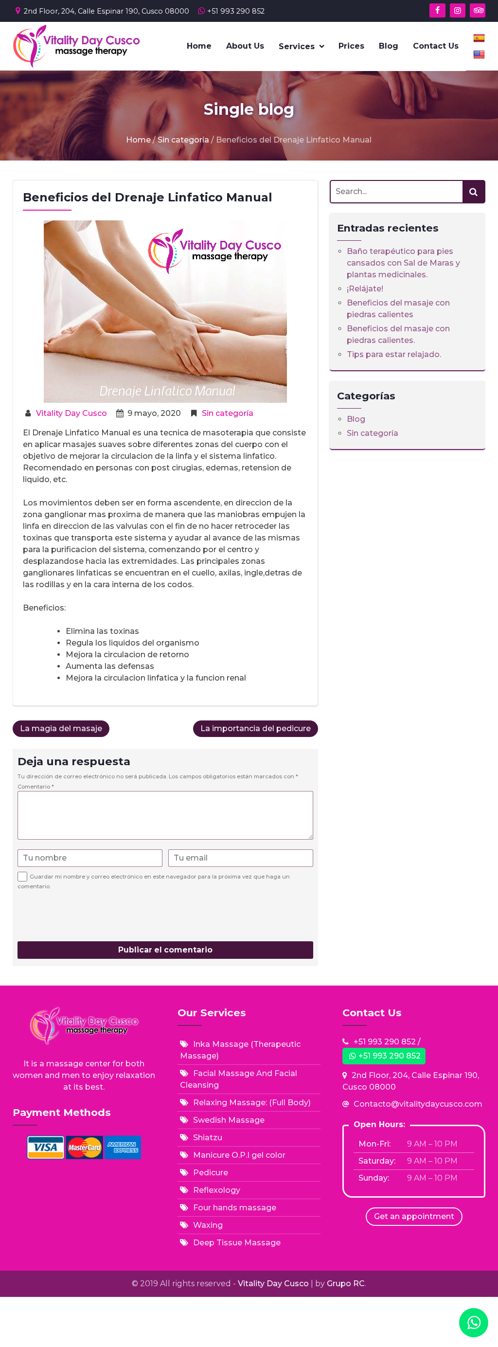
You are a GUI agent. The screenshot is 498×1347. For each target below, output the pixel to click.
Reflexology (216, 1190)
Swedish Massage (229, 1120)
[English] (479, 54)
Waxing (208, 1225)
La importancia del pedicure (255, 728)
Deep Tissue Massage (237, 1242)
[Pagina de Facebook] (437, 10)
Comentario (36, 786)
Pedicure (210, 1172)
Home (199, 46)
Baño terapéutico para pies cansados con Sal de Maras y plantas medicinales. (403, 263)
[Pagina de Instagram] (457, 10)
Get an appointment (414, 1216)
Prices (351, 46)
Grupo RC (346, 1283)
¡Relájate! (365, 288)
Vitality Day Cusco (71, 413)
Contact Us (436, 46)
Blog (388, 46)
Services (297, 46)
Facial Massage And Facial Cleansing (238, 1079)
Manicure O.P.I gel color (239, 1155)
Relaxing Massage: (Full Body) (252, 1102)
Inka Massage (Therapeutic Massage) (240, 1050)
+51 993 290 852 (236, 11)
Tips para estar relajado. (394, 354)
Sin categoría (183, 139)
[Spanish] (479, 38)
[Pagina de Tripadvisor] (477, 10)
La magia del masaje (61, 728)
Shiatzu (207, 1137)
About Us (245, 46)
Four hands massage (234, 1207)
